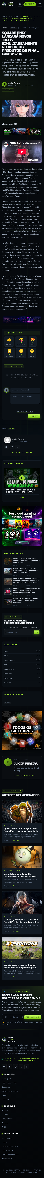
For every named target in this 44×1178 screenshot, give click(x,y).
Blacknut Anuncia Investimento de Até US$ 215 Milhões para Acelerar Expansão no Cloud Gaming (26, 591)
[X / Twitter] (17, 447)
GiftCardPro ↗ (7, 1150)
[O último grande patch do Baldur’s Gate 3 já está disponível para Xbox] (22, 912)
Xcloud (6, 656)
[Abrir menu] (39, 4)
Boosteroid (8, 674)
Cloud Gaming (9, 660)
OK (36, 632)
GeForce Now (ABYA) (10, 1091)
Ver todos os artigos (22, 452)
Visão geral (6, 1079)
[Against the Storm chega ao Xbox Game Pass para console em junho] (22, 821)
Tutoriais (7, 683)
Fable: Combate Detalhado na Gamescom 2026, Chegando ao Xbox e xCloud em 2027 (25, 570)
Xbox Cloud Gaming (9, 1083)
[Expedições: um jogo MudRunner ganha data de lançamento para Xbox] (22, 958)
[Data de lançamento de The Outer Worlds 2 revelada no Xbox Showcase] (22, 867)
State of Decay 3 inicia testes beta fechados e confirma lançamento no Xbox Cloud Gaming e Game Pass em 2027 (26, 581)
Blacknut (5, 1095)
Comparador (7, 1099)
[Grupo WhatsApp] (10, 1066)
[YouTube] (6, 447)
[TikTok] (26, 1066)
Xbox (6, 665)
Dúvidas (5, 1115)
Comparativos (7, 1119)
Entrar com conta (25, 412)
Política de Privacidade (10, 1155)
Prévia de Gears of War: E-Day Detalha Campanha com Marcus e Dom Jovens (26, 560)
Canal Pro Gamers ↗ (10, 1146)
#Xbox (11, 429)
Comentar (33, 416)
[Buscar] (20, 4)
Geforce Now (9, 669)
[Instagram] (12, 447)
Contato (5, 1142)
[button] (20, 497)
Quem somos (7, 1138)
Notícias (15, 16)
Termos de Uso (8, 1159)
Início (5, 16)
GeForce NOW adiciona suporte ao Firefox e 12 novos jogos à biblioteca (25, 600)
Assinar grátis (32, 1017)
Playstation (8, 678)
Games (6, 651)
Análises (5, 1127)
